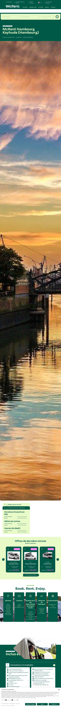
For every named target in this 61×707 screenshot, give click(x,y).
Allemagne (18, 37)
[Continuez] (57, 559)
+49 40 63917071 (19, 605)
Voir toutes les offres (30, 575)
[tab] (16, 504)
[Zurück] (3, 559)
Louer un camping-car (8, 37)
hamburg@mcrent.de (19, 607)
